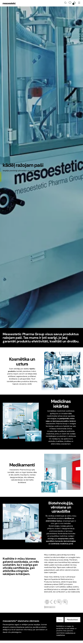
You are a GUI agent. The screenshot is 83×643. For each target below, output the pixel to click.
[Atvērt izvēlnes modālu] (79, 3)
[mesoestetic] (9, 3)
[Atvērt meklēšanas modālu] (65, 3)
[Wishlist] (70, 3)
